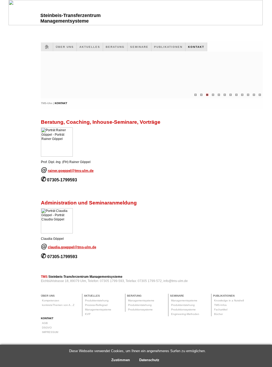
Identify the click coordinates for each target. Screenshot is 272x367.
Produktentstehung (96, 300)
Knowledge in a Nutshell (228, 300)
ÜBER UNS (64, 46)
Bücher (218, 314)
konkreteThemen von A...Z (58, 305)
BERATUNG (115, 46)
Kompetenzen (50, 300)
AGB (44, 323)
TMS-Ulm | (48, 103)
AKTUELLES (90, 46)
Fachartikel (220, 309)
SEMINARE (139, 46)
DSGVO (46, 327)
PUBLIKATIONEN (168, 46)
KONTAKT (196, 46)
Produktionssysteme (140, 309)
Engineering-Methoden (185, 314)
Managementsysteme (98, 309)
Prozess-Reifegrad (96, 305)
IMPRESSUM (50, 332)
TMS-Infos (220, 305)
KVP (87, 314)
